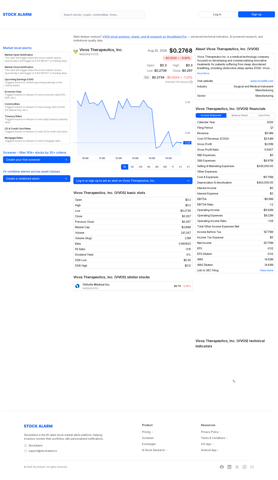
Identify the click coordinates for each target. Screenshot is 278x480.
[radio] (124, 167)
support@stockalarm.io (43, 450)
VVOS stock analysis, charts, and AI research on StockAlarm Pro (145, 36)
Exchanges (149, 444)
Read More (203, 73)
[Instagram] (244, 467)
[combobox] (103, 15)
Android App (209, 450)
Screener (148, 438)
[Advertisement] (235, 305)
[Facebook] (222, 467)
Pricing (146, 431)
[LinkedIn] (229, 467)
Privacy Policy (210, 431)
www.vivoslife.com (261, 80)
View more (266, 270)
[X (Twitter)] (237, 467)
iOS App (206, 444)
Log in (217, 14)
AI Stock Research (153, 450)
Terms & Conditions (213, 438)
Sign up (257, 14)
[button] (36, 58)
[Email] (252, 467)
